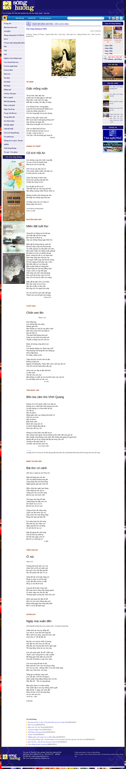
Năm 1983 (108, 46)
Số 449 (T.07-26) (108, 41)
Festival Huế (8, 70)
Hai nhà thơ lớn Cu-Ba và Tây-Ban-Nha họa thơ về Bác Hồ (47, 722)
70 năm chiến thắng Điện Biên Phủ (14, 44)
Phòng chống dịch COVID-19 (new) (14, 37)
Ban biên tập (20, 18)
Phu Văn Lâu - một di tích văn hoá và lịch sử (42, 742)
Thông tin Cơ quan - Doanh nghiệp (13, 142)
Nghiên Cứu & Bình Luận (13, 58)
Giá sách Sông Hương (11, 133)
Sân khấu (7, 82)
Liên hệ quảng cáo (45, 18)
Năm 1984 (108, 48)
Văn (5, 50)
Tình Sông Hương (10, 148)
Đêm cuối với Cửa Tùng (36, 727)
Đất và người (8, 97)
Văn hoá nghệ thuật (10, 66)
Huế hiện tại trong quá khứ (37, 732)
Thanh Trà (31, 734)
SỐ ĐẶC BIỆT (9, 125)
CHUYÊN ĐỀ (8, 129)
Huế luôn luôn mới (10, 27)
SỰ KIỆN (7, 31)
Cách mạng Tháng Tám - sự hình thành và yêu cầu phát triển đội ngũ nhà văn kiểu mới (57, 739)
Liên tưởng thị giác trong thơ (37, 744)
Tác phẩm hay (9, 137)
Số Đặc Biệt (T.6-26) (117, 41)
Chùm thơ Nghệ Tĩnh (35, 730)
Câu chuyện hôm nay (11, 62)
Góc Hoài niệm (9, 121)
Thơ (5, 54)
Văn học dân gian (10, 93)
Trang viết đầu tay (10, 113)
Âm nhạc (7, 78)
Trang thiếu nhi (9, 117)
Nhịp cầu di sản (9, 109)
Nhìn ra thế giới (9, 105)
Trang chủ (7, 23)
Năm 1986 (108, 54)
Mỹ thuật (7, 86)
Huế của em (32, 725)
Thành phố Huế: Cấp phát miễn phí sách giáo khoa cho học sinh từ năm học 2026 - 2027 (116, 118)
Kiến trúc (7, 74)
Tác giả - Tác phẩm (10, 152)
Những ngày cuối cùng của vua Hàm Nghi (42, 737)
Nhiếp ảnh (7, 90)
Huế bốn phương (9, 101)
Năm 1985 (108, 51)
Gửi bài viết (31, 18)
